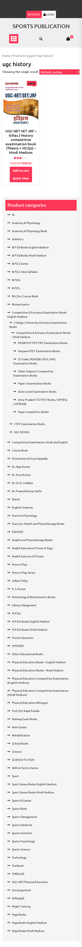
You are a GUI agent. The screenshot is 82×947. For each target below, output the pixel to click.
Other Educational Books (27, 654)
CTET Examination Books (29, 424)
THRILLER (18, 873)
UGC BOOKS (21, 432)
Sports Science (21, 849)
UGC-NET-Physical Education (30, 882)
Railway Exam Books (24, 719)
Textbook (18, 865)
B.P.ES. (16, 288)
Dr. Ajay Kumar (21, 466)
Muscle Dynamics (23, 637)
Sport (15, 776)
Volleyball (18, 898)
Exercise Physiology (24, 515)
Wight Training (21, 906)
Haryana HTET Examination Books (39, 351)
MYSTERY (18, 646)
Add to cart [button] (21, 170)
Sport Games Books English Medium (34, 784)
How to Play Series (23, 572)
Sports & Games (21, 800)
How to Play (19, 564)
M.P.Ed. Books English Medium (31, 621)
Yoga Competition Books (33, 411)
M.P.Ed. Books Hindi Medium (29, 629)
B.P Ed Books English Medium (30, 247)
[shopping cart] (68, 39)
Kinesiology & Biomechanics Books (33, 597)
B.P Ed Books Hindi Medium (29, 255)
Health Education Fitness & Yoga (32, 548)
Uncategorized (21, 890)
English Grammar (22, 507)
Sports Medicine (22, 825)
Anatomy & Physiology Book (29, 231)
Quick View (21, 178)
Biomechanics (20, 304)
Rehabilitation (21, 735)
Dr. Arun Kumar (21, 474)
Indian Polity (20, 580)
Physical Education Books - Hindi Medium (37, 670)
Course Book (20, 450)
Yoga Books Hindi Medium (28, 930)
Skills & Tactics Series (25, 768)
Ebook (16, 499)
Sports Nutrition (22, 833)
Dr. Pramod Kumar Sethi (27, 491)
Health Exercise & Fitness (28, 556)
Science (17, 751)
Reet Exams (19, 727)
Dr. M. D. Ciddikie (22, 483)
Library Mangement (24, 605)
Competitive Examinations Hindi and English (40, 442)
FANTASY (17, 532)
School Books (20, 743)
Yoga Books (19, 914)
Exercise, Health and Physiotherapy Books (38, 523)
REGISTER (34, 14)
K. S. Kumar (19, 589)
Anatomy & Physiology (26, 223)
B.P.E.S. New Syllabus (25, 271)
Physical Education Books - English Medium (39, 662)
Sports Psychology (23, 841)
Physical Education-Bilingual (30, 702)
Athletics (17, 239)
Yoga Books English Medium (29, 922)
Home (6, 55)
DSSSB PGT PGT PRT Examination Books (43, 343)
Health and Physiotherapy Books (32, 540)
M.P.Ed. (16, 613)
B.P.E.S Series (20, 263)
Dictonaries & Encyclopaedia (30, 458)
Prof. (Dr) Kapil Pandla (25, 711)
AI (13, 214)
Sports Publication (41, 26)
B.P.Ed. (16, 280)
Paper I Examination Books (34, 383)
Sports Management (24, 816)
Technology (19, 857)
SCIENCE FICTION (23, 759)
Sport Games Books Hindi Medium (33, 792)
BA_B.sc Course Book (25, 296)
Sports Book (19, 808)
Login (50, 14)
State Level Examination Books (37, 391)
